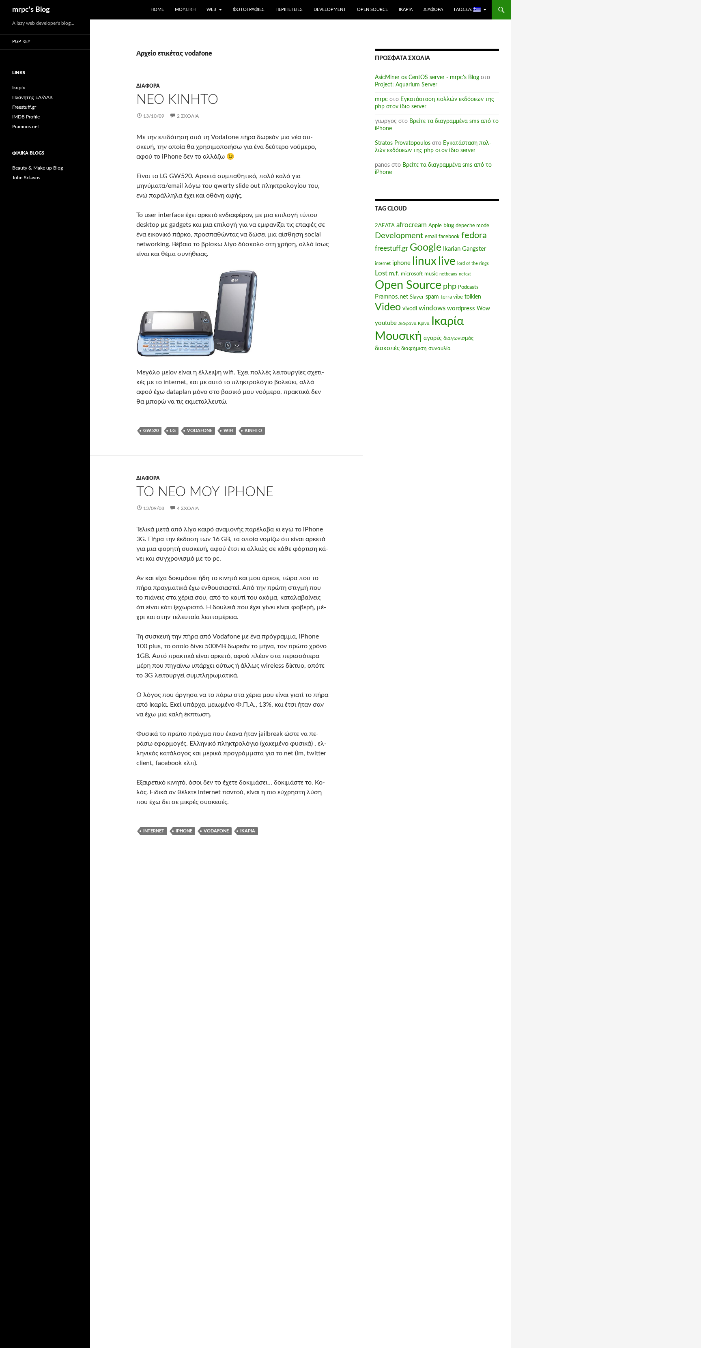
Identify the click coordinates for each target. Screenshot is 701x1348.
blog (448, 225)
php (449, 286)
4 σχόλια (188, 508)
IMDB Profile (26, 116)
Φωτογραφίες (248, 9)
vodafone (199, 430)
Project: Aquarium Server (406, 85)
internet (153, 831)
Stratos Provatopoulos (402, 143)
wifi (228, 430)
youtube (386, 323)
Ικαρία (406, 9)
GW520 (151, 430)
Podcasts (468, 287)
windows (432, 308)
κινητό (253, 430)
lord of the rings (473, 263)
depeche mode (472, 225)
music (431, 273)
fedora (474, 235)
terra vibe (452, 297)
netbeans (448, 274)
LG (173, 430)
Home (157, 9)
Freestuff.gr (24, 107)
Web (211, 9)
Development (330, 9)
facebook (449, 236)
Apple (435, 225)
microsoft (412, 273)
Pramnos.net (391, 297)
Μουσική (185, 9)
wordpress (461, 308)
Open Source (372, 9)
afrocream (411, 225)
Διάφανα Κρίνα (414, 323)
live (447, 261)
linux (424, 261)
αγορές (433, 338)
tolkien (472, 297)
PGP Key (21, 41)
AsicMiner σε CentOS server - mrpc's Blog (427, 77)
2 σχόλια (188, 116)
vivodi (409, 309)
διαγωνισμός (458, 338)
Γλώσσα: (463, 9)
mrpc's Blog (31, 9)
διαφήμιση (414, 348)
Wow (483, 309)
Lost (381, 273)
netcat (465, 274)
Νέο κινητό (177, 99)
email (431, 236)
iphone (184, 831)
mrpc (381, 99)
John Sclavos (26, 177)
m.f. (394, 274)
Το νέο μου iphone (204, 492)
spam (432, 297)
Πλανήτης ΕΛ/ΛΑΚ (32, 97)
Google (425, 248)
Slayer (417, 297)
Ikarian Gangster (464, 249)
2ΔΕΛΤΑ (385, 225)
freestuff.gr (391, 248)
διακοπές (387, 348)
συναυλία (439, 348)
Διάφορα (433, 9)
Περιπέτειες (289, 9)
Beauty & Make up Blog (37, 168)
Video (388, 307)
